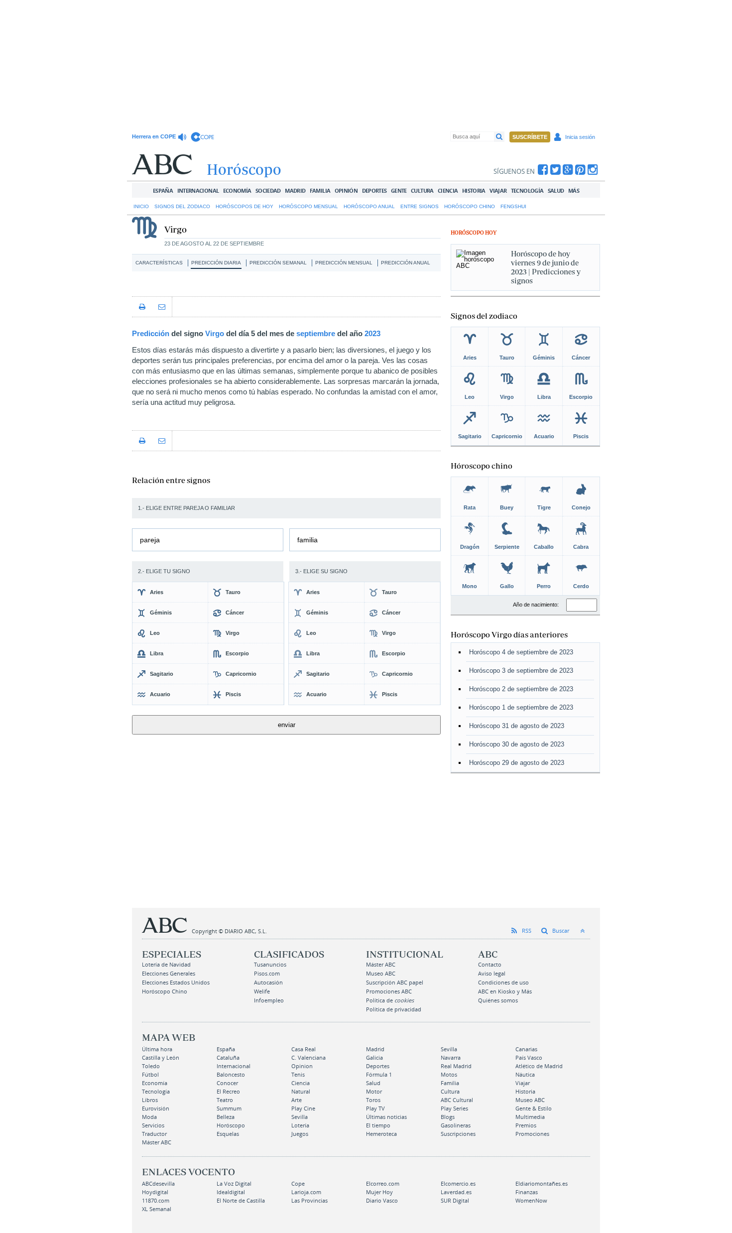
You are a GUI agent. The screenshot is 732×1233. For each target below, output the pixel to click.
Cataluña (228, 1057)
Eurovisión (155, 1108)
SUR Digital (455, 1200)
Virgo (214, 333)
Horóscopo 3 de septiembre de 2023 (521, 670)
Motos (449, 1074)
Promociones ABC (389, 991)
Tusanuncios (270, 964)
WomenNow (531, 1200)
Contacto (489, 964)
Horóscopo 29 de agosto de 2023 (516, 762)
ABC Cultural (457, 1100)
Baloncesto (231, 1074)
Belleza (226, 1116)
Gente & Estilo (533, 1108)
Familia (320, 190)
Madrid (295, 190)
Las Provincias (309, 1200)
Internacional (198, 190)
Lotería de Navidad (166, 964)
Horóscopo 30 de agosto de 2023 (516, 744)
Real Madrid (456, 1066)
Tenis (298, 1074)
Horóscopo (231, 1125)
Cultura (422, 190)
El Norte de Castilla (241, 1200)
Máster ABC (380, 964)
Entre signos (419, 206)
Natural (300, 1091)
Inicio (141, 206)
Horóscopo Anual (369, 206)
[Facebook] (543, 170)
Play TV (375, 1108)
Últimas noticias (386, 1116)
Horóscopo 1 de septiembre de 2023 (521, 707)
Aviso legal (491, 973)
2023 (372, 333)
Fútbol (150, 1074)
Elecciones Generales (168, 973)
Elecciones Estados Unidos (176, 982)
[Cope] (202, 137)
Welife (262, 991)
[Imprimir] (142, 307)
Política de (390, 1000)
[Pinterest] (580, 170)
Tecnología (527, 190)
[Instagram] (593, 170)
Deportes (374, 190)
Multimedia (530, 1116)
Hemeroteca (381, 1133)
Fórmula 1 (379, 1074)
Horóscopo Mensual (308, 206)
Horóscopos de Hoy (244, 206)
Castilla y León (160, 1057)
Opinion (302, 1066)
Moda (149, 1116)
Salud (556, 190)
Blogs (448, 1116)
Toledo (151, 1066)
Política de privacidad (393, 1009)
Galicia (374, 1057)
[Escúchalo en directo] (183, 136)
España (163, 190)
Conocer (227, 1083)
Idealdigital (231, 1192)
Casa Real (303, 1049)
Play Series (454, 1108)
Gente (399, 190)
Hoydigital (155, 1192)
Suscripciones (458, 1133)
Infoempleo (269, 1000)
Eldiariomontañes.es (541, 1183)
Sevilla (449, 1049)
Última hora (157, 1049)
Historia (474, 190)
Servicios (153, 1125)
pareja (150, 540)
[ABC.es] (162, 164)
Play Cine (303, 1108)
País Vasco (528, 1057)
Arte (296, 1100)
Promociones (532, 1133)
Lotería (300, 1125)
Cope (298, 1183)
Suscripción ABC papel (394, 982)
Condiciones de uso (503, 982)
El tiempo (378, 1125)
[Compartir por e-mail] (162, 307)
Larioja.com (306, 1192)
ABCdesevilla (158, 1183)
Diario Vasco (382, 1200)
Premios (525, 1125)
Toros (373, 1100)
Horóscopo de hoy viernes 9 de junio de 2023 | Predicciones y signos (546, 267)
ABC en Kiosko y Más (505, 991)
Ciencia (448, 190)
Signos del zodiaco (182, 206)
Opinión (346, 190)
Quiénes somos (498, 1000)
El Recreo (228, 1091)
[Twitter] (555, 170)
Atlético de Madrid (539, 1066)
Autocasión (268, 982)
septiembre (315, 333)
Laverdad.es (456, 1192)
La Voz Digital (234, 1183)
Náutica (525, 1074)
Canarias (526, 1049)
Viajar (497, 190)
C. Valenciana (308, 1057)
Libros (150, 1100)
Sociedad (268, 190)
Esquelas (228, 1133)
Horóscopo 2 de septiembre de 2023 (521, 689)
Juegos (299, 1133)
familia (307, 540)
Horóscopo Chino (469, 206)
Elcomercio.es (458, 1183)
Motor (374, 1091)
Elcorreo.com (382, 1183)
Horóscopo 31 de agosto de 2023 (516, 726)
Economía (237, 190)
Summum (229, 1108)
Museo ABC (380, 973)
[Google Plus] (568, 170)
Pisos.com (267, 973)
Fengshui (513, 206)
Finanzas (526, 1192)
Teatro (225, 1100)
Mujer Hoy (379, 1192)
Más (573, 190)
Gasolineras (456, 1125)
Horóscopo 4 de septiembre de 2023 (521, 652)
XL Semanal (156, 1209)
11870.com (155, 1200)
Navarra (451, 1057)
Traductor (154, 1133)
